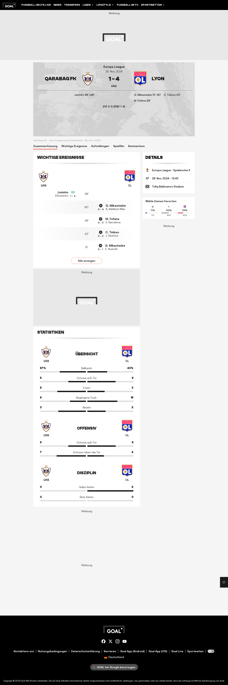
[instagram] (117, 642)
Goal (23, 681)
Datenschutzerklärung (85, 651)
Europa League (114, 66)
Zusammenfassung (45, 146)
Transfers (72, 4)
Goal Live (177, 651)
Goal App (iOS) (158, 651)
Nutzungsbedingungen (52, 651)
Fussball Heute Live (36, 4)
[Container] (65, 79)
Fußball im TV (127, 4)
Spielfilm (118, 146)
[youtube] (124, 642)
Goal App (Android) (132, 651)
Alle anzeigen (86, 260)
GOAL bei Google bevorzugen (116, 667)
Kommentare (136, 146)
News (57, 4)
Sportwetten (195, 651)
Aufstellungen (100, 146)
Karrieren (110, 651)
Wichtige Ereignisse (74, 146)
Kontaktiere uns (24, 651)
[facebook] (103, 642)
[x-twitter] (110, 642)
